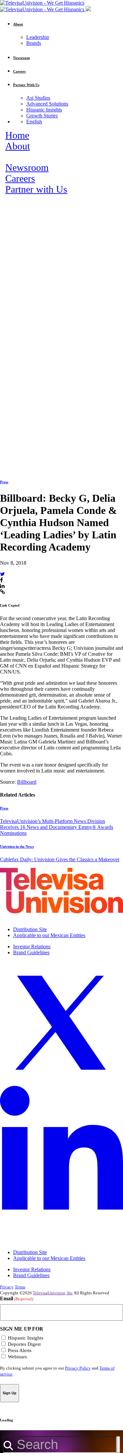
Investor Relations (32, 946)
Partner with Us (36, 189)
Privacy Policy (78, 1368)
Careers (20, 178)
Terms (20, 1286)
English (34, 121)
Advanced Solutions (47, 104)
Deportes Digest (24, 1344)
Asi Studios (38, 98)
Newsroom (27, 167)
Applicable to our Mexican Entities (49, 935)
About (17, 146)
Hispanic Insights (44, 109)
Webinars (17, 1356)
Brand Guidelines (31, 952)
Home (17, 135)
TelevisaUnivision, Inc (53, 1292)
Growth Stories (42, 115)
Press (4, 482)
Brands (33, 43)
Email (16, 1298)
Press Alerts (19, 1350)
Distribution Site (30, 929)
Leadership (37, 37)
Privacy (6, 1286)
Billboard (26, 782)
